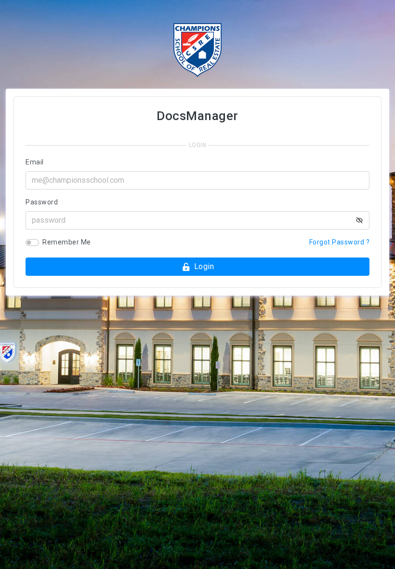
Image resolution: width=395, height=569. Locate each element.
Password (42, 202)
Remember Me (66, 242)
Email (35, 162)
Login (204, 266)
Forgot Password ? (339, 242)
